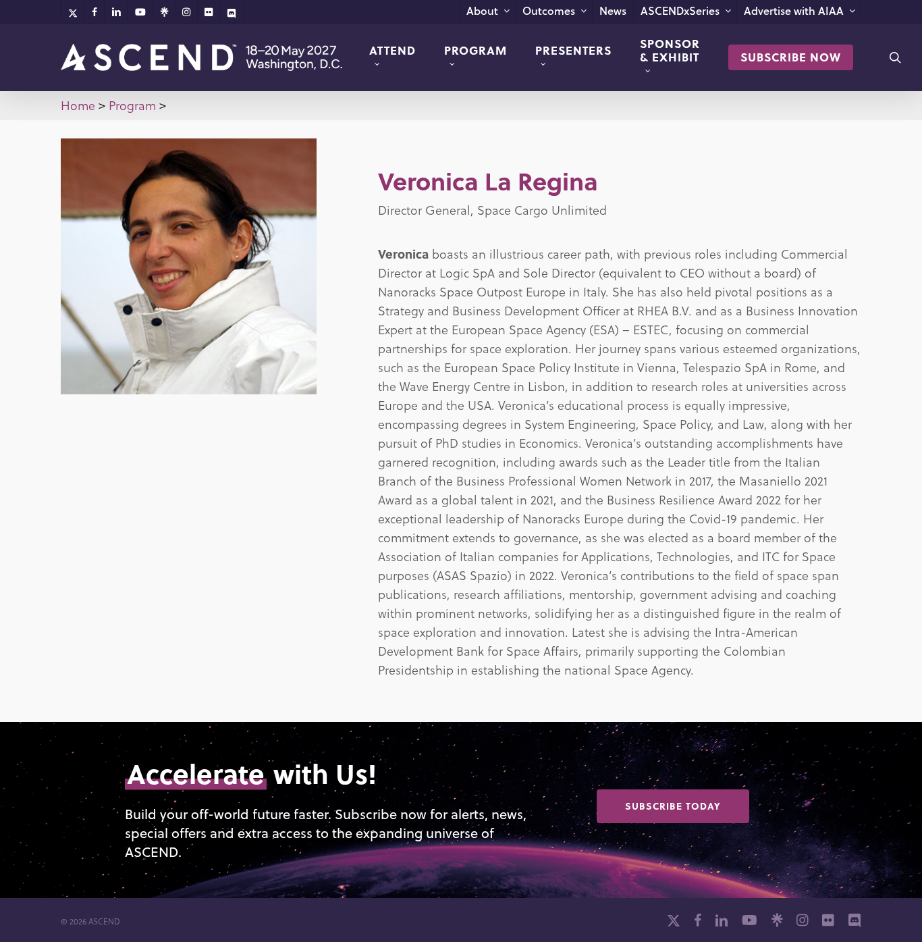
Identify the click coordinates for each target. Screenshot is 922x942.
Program (132, 105)
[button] (673, 806)
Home (78, 105)
